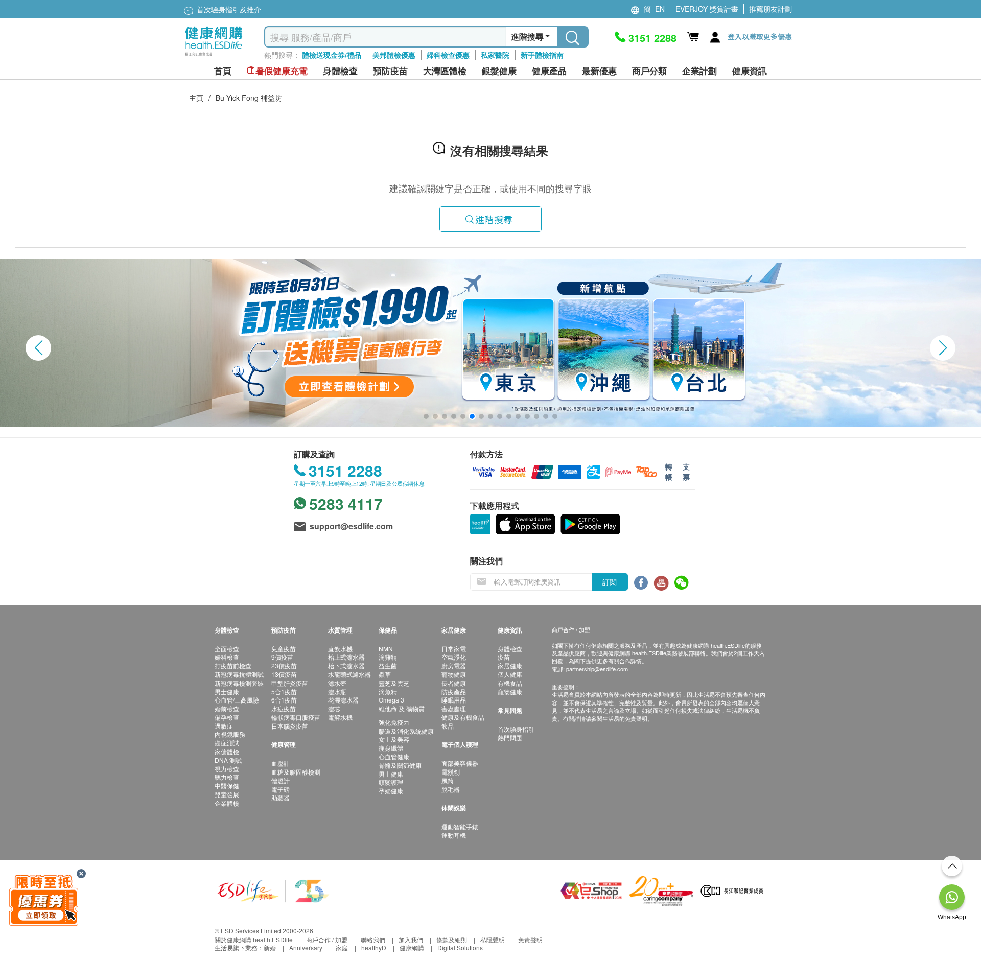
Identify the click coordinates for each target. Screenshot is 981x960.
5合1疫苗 (284, 691)
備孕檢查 (227, 717)
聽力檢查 (227, 776)
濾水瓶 (337, 691)
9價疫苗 (282, 656)
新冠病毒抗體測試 (239, 674)
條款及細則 (451, 939)
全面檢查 (227, 648)
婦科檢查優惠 (448, 55)
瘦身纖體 (391, 747)
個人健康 (510, 674)
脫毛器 (450, 789)
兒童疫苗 (283, 648)
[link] (273, 889)
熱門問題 (510, 737)
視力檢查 (227, 768)
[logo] (214, 56)
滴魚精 (388, 691)
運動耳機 (453, 835)
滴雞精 (388, 656)
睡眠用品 (453, 699)
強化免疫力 (394, 722)
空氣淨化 (453, 656)
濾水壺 (337, 682)
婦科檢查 (227, 656)
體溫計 (280, 780)
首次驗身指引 (516, 728)
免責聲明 (530, 939)
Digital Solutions (460, 947)
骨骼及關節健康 (400, 765)
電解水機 (340, 717)
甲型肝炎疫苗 (289, 682)
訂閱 (609, 582)
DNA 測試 (228, 760)
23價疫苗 (284, 665)
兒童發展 (227, 794)
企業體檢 (227, 803)
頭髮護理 (391, 782)
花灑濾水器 (343, 699)
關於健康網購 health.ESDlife (254, 939)
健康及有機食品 (462, 717)
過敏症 (224, 725)
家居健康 (510, 665)
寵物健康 (453, 674)
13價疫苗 (284, 674)
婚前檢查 (227, 708)
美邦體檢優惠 (393, 55)
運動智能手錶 (459, 826)
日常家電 (453, 648)
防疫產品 (453, 691)
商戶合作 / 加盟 (326, 939)
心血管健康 (394, 756)
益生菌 (388, 665)
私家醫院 (495, 55)
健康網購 (412, 947)
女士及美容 (394, 739)
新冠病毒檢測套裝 (239, 682)
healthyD (373, 947)
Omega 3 (391, 699)
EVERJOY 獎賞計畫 (706, 9)
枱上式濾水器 (346, 656)
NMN (386, 648)
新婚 (270, 947)
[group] (490, 343)
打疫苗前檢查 (233, 665)
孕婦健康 (391, 790)
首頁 (222, 71)
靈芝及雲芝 (394, 682)
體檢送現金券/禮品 (331, 55)
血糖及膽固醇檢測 (295, 771)
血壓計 (280, 763)
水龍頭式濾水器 (349, 674)
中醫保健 (227, 785)
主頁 (196, 97)
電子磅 (280, 789)
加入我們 (411, 939)
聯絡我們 (373, 939)
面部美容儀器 (459, 763)
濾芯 (334, 708)
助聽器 (280, 797)
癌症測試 (227, 742)
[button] (38, 348)
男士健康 (227, 691)
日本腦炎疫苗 (289, 725)
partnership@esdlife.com (597, 669)
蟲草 (385, 674)
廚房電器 (453, 665)
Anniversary (305, 947)
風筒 (447, 780)
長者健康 (453, 682)
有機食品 (510, 682)
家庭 (342, 947)
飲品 (447, 725)
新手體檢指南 (542, 55)
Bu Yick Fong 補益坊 (249, 97)
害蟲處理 (453, 708)
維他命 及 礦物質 (402, 708)
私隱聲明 (492, 939)
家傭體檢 (227, 751)
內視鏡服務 (230, 734)
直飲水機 (340, 648)
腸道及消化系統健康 (406, 731)
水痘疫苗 (283, 708)
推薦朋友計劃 (770, 9)
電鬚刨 (450, 771)
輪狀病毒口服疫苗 (295, 717)
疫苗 (504, 656)
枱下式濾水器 (346, 665)
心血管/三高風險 (237, 699)
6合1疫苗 (284, 699)
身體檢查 (510, 648)
